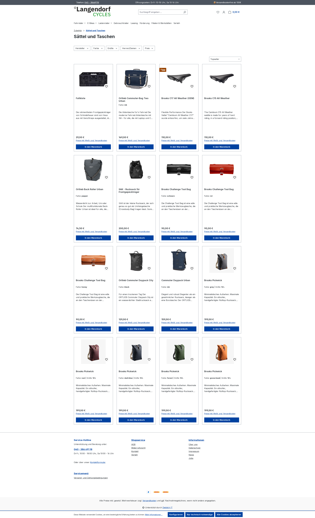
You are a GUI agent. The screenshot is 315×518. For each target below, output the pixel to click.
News (191, 455)
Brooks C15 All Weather (217, 98)
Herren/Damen (129, 48)
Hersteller (80, 48)
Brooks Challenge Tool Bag (176, 189)
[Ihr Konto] (224, 12)
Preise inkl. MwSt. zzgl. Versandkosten (91, 140)
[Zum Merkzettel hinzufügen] (106, 86)
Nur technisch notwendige (200, 514)
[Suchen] (185, 12)
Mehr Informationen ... (153, 515)
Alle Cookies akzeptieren (229, 514)
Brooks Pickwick (213, 280)
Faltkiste (80, 98)
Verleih (134, 455)
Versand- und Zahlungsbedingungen (91, 478)
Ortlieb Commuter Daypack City (136, 280)
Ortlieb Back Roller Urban (89, 189)
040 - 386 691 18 (83, 449)
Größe (111, 48)
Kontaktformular (97, 462)
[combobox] (160, 12)
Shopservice (138, 440)
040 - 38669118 (92, 2)
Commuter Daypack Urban (175, 280)
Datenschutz (194, 448)
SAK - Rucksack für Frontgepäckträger (129, 190)
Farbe (96, 48)
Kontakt (134, 451)
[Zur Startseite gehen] (92, 11)
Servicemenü (81, 473)
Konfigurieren (176, 514)
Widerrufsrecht (138, 448)
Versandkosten (149, 500)
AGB (133, 444)
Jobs (191, 458)
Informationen (196, 440)
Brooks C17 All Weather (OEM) (177, 98)
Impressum (194, 451)
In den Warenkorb (93, 147)
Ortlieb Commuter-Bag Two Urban (133, 99)
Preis (147, 48)
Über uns (193, 444)
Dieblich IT (168, 507)
